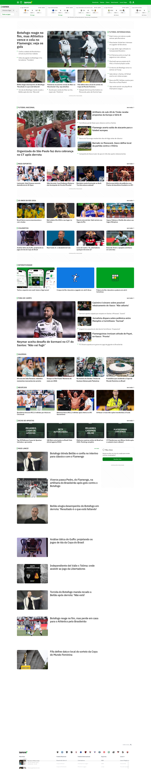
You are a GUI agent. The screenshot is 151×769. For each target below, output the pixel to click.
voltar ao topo (126, 744)
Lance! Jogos (123, 2)
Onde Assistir (114, 2)
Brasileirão (95, 2)
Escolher (117, 459)
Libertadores (81, 760)
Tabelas (102, 2)
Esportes (103, 756)
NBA (102, 760)
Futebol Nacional (61, 756)
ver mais (130, 163)
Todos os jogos (6, 14)
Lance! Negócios (124, 760)
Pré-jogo (32, 15)
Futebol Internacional (84, 756)
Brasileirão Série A (62, 760)
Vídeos (107, 2)
